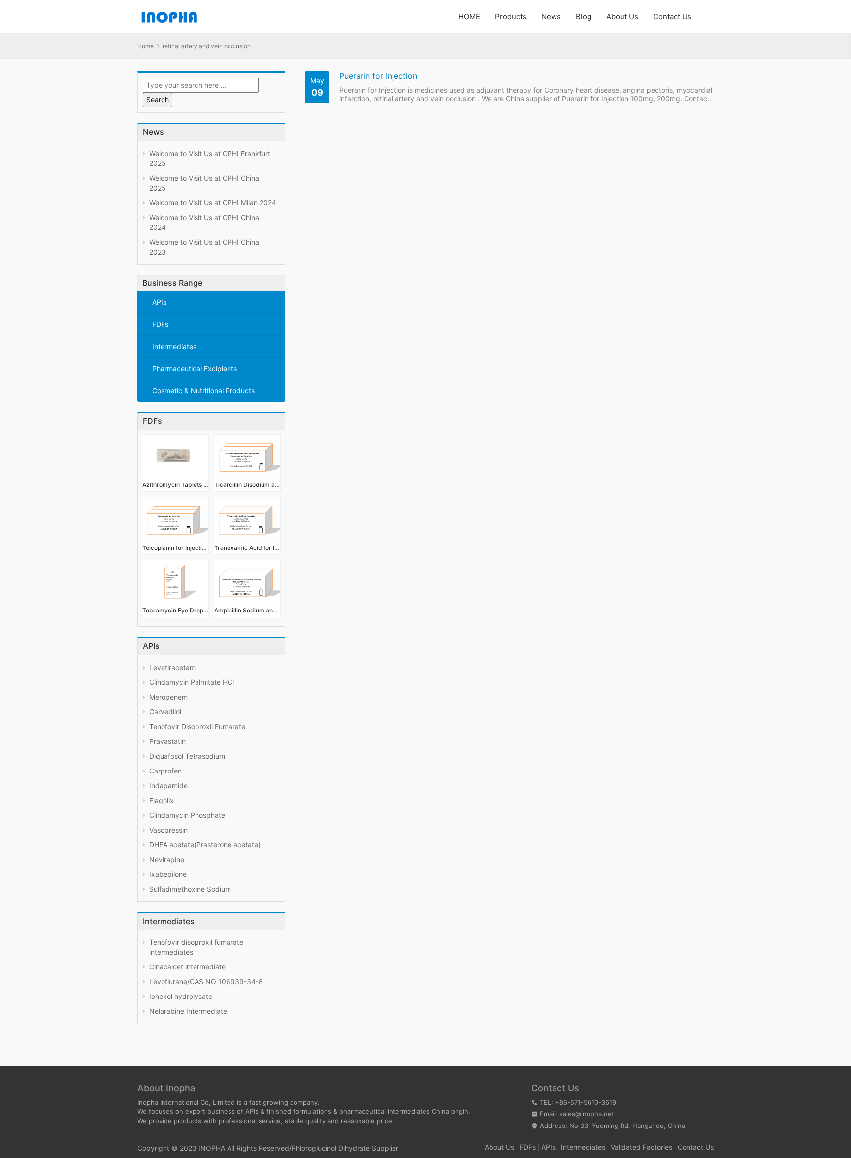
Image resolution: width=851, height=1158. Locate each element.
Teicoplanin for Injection (175, 547)
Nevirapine (166, 859)
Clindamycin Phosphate (187, 815)
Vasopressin (168, 830)
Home (145, 46)
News (551, 16)
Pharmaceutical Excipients (194, 368)
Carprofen (165, 771)
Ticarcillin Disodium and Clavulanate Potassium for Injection (247, 484)
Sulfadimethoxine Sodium (190, 889)
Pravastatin (167, 741)
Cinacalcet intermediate (187, 967)
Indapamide (168, 785)
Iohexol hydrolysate (180, 996)
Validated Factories (641, 1147)
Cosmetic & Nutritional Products (203, 390)
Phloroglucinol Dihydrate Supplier (345, 1148)
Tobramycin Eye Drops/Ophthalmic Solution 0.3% (175, 610)
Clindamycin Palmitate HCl (191, 682)
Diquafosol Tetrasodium (187, 756)
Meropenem (168, 697)
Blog (583, 16)
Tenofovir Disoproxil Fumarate (197, 726)
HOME (469, 16)
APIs (159, 302)
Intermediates (174, 346)
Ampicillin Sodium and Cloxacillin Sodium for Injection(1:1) (247, 610)
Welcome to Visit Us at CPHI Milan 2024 (212, 202)
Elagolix (161, 800)
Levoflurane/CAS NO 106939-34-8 (206, 981)
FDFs (160, 324)
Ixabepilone (168, 874)
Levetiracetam (172, 667)
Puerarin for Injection (378, 76)
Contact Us (672, 16)
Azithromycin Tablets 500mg (175, 484)
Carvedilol (165, 712)
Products (510, 16)
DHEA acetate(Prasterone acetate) (205, 844)
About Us (622, 16)
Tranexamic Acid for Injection (247, 547)
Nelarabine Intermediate (188, 1011)
